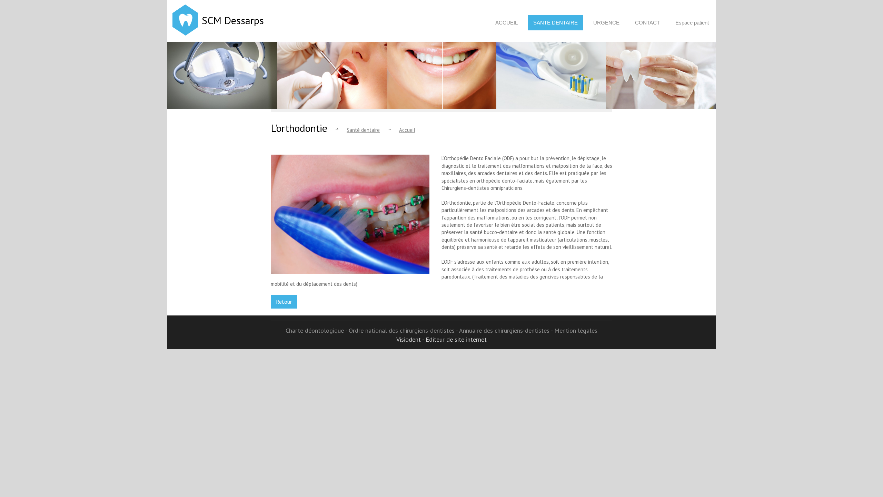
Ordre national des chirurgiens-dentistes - (404, 330)
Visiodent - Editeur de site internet (441, 339)
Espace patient (692, 23)
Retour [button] (284, 301)
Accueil (506, 23)
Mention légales (575, 330)
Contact (647, 23)
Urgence (606, 23)
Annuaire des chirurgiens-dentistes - (506, 330)
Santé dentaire (555, 23)
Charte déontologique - (317, 330)
